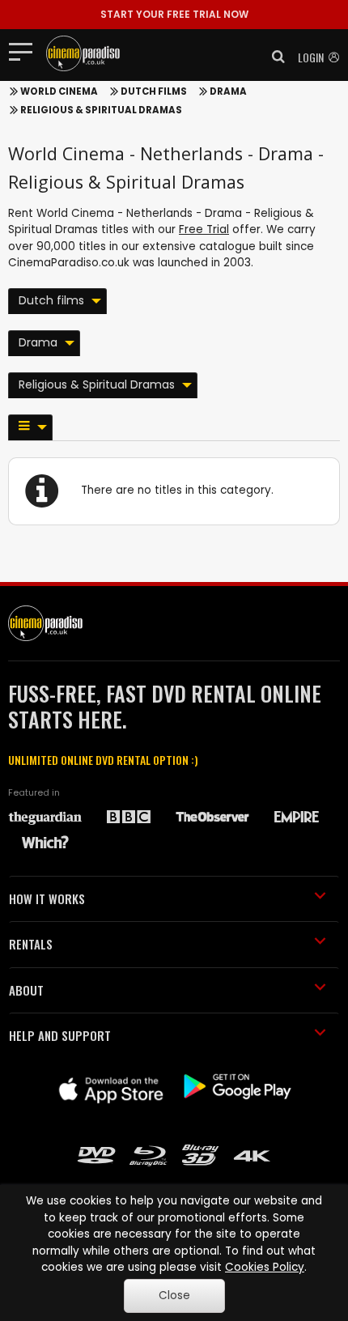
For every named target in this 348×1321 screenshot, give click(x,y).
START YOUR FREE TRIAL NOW (174, 14)
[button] (273, 56)
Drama (228, 91)
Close (174, 1295)
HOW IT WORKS (47, 898)
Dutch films (154, 91)
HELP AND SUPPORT (60, 1035)
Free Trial (204, 229)
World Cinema (59, 91)
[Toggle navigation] (25, 51)
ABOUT (26, 990)
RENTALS (31, 944)
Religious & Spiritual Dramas (101, 110)
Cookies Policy (264, 1267)
